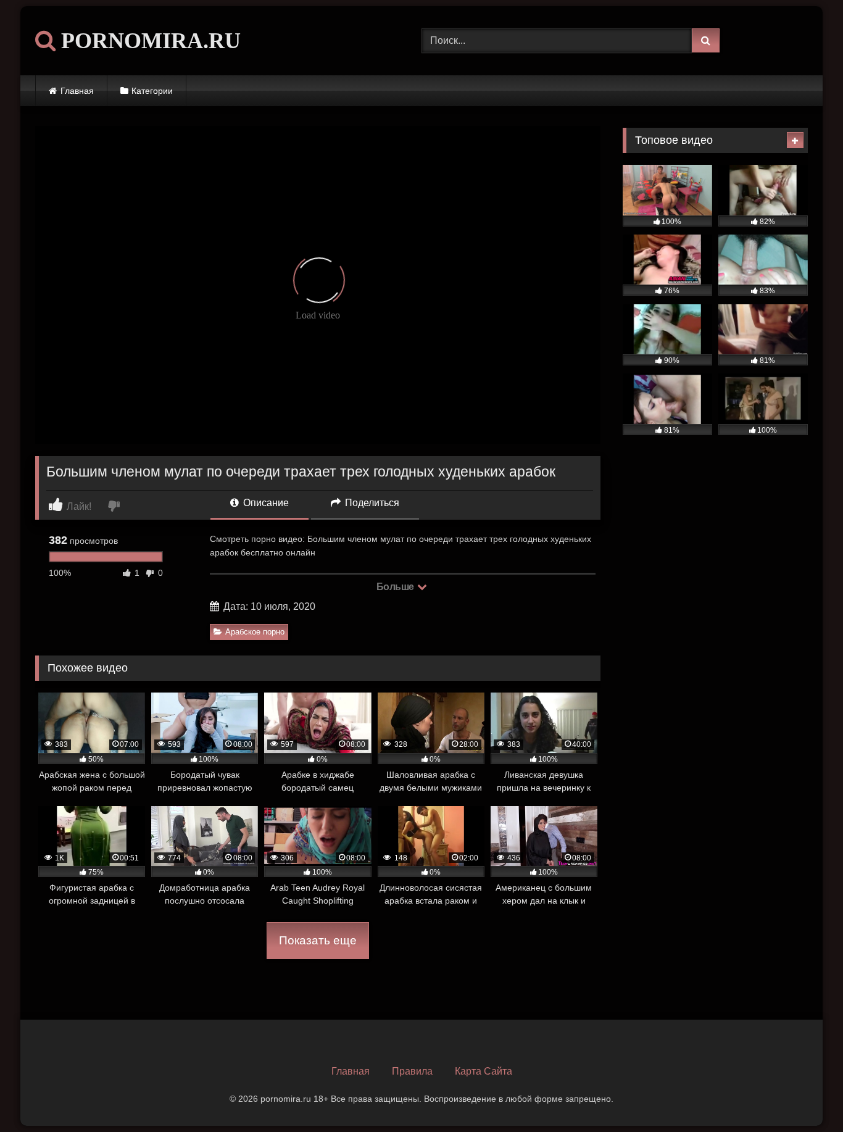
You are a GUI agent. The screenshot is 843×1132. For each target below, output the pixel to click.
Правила (412, 1071)
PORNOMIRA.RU (148, 40)
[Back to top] (804, 1095)
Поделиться (371, 502)
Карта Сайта (483, 1071)
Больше (396, 586)
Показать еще (318, 940)
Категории (152, 91)
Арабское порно (254, 631)
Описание (265, 502)
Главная (77, 91)
